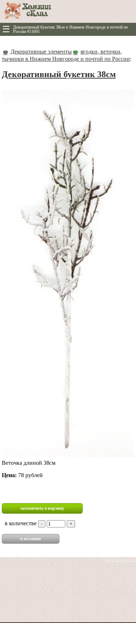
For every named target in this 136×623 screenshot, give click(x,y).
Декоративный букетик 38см (59, 74)
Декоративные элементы (41, 52)
